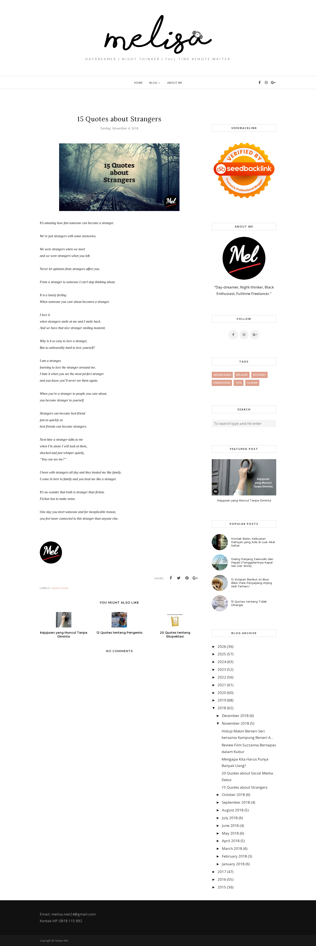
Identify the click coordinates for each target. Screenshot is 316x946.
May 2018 (230, 833)
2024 (222, 661)
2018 (222, 707)
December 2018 (235, 715)
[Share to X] (178, 578)
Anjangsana (60, 588)
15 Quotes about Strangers (244, 787)
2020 (222, 692)
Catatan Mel (61, 940)
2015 (222, 887)
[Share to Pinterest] (187, 578)
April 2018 (231, 840)
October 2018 (233, 794)
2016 (222, 879)
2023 (222, 669)
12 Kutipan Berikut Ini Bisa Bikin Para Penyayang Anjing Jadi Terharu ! (251, 583)
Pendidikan (221, 382)
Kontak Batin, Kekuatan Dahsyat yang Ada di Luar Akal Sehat (253, 542)
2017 (222, 871)
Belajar (242, 375)
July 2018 (230, 817)
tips (238, 382)
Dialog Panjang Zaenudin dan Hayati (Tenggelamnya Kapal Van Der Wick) (252, 562)
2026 (222, 646)
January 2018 (233, 863)
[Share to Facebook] (170, 578)
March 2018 (232, 848)
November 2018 (235, 723)
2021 (222, 684)
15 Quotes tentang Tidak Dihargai (249, 603)
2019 (222, 700)
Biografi (259, 375)
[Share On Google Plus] (195, 578)
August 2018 (233, 810)
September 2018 (236, 802)
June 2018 (230, 825)
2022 (222, 677)
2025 (222, 653)
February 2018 (234, 856)
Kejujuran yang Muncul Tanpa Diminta (244, 500)
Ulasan (252, 382)
